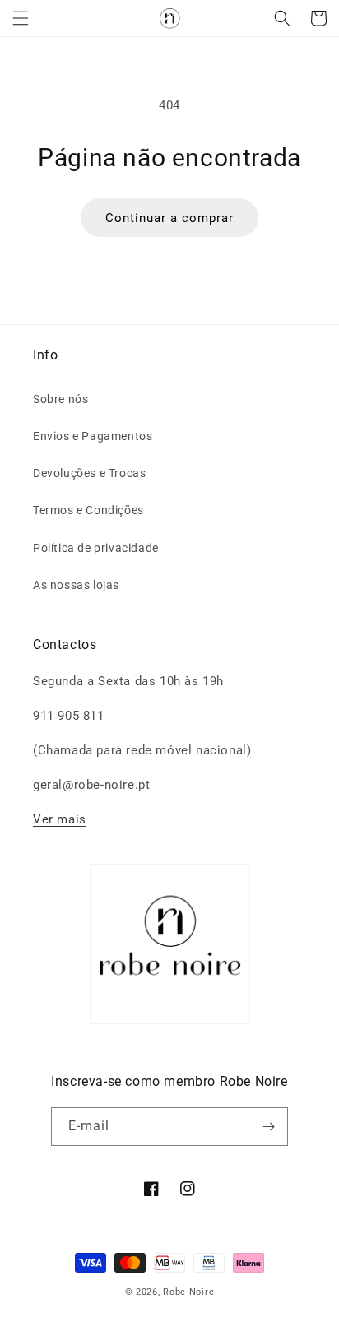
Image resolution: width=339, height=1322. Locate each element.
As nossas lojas (76, 584)
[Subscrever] (269, 1126)
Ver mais (59, 819)
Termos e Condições (88, 510)
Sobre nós (60, 399)
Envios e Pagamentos (92, 436)
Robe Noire (188, 1292)
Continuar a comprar (169, 218)
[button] (20, 18)
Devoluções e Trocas (89, 473)
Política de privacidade (96, 547)
